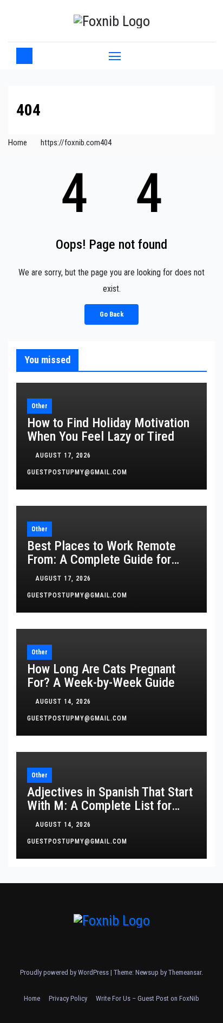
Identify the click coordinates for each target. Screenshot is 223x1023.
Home (17, 142)
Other (39, 406)
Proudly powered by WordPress (65, 972)
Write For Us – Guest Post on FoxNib (147, 998)
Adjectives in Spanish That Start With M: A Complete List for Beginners (110, 805)
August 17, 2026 (64, 455)
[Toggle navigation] (115, 55)
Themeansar (184, 972)
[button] (200, 55)
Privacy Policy (68, 998)
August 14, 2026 (64, 701)
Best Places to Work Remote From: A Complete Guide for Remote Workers (101, 559)
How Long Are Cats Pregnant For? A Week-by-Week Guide (101, 675)
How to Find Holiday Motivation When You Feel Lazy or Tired (108, 429)
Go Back (111, 314)
